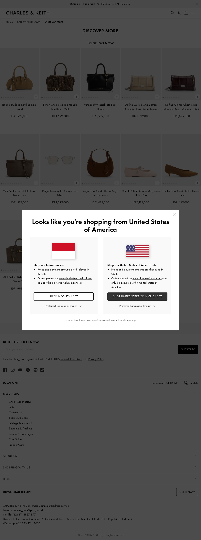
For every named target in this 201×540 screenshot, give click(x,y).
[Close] (174, 215)
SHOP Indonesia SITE (63, 296)
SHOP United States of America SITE (137, 296)
